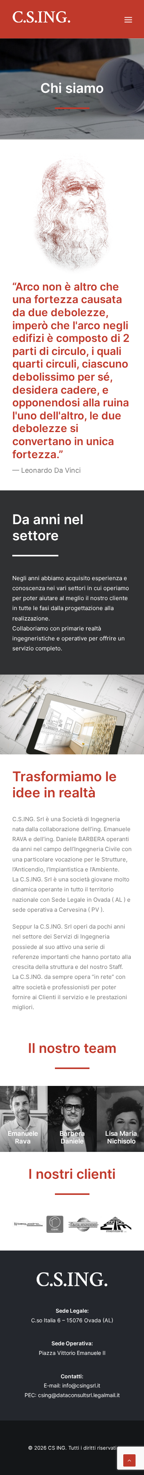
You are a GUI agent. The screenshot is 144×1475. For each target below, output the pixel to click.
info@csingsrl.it (81, 1385)
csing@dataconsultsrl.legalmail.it (79, 1395)
